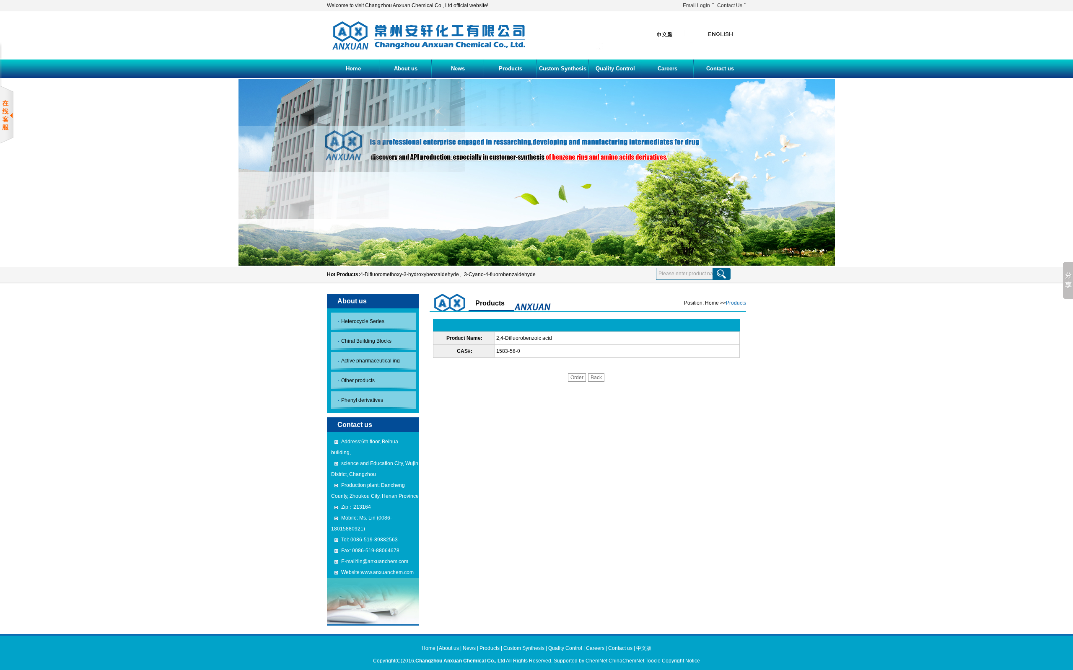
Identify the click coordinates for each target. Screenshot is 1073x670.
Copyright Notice (681, 661)
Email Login (696, 5)
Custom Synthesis (562, 68)
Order (576, 377)
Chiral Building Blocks (366, 341)
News (458, 68)
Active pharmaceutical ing (370, 361)
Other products (358, 380)
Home (353, 68)
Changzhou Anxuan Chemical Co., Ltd (460, 661)
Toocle (653, 661)
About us (405, 68)
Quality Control (615, 68)
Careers (667, 68)
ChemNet (596, 661)
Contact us (720, 68)
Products (510, 68)
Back (596, 377)
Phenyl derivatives (362, 400)
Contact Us (729, 5)
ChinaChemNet (626, 661)
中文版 (643, 648)
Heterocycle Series (362, 321)
